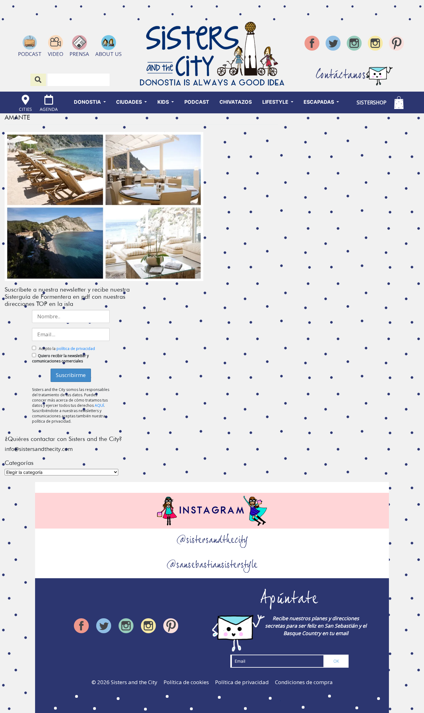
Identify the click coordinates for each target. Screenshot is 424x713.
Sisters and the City (134, 682)
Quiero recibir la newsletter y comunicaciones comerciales (60, 358)
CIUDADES (129, 102)
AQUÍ (99, 405)
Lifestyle (276, 102)
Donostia (88, 102)
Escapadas (319, 102)
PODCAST (196, 102)
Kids (163, 102)
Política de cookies (186, 682)
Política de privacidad (242, 682)
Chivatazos (235, 102)
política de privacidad (75, 348)
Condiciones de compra (304, 682)
